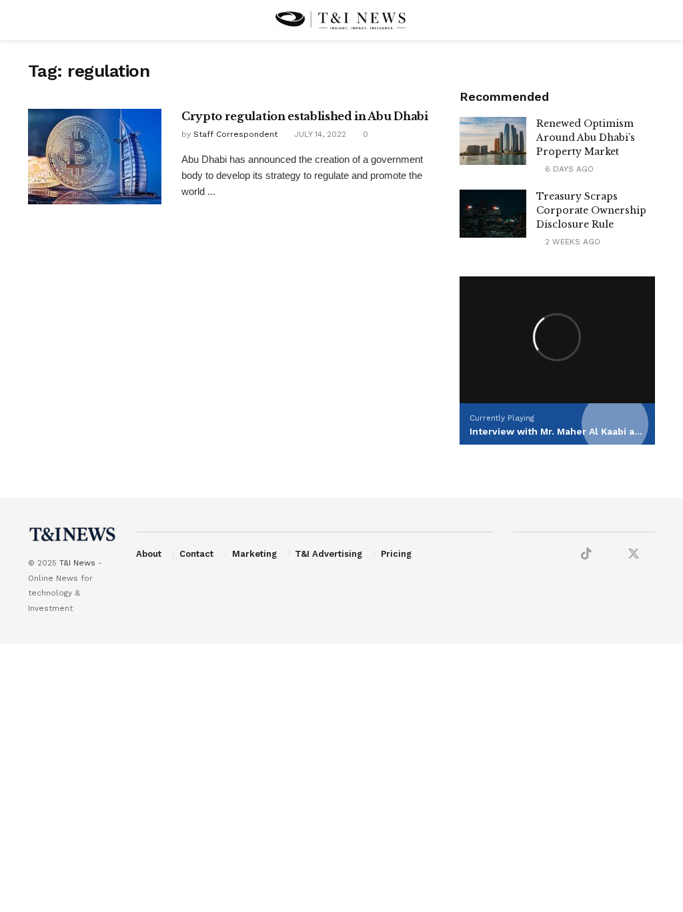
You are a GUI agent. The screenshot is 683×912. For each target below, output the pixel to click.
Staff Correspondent (235, 134)
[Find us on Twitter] (634, 554)
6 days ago (568, 169)
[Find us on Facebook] (517, 554)
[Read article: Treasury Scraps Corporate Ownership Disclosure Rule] (493, 214)
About (148, 554)
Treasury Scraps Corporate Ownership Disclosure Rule (591, 210)
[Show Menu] (33, 20)
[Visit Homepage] (341, 20)
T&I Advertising (328, 554)
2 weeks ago (571, 241)
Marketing (254, 554)
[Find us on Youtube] (540, 554)
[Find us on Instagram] (609, 554)
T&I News (77, 562)
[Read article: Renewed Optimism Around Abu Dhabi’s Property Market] (493, 141)
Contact (196, 554)
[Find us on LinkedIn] (563, 554)
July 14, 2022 (318, 134)
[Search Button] (649, 20)
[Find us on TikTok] (586, 554)
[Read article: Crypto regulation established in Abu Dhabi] (94, 156)
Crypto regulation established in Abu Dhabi (304, 116)
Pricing (396, 554)
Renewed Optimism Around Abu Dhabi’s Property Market (585, 138)
